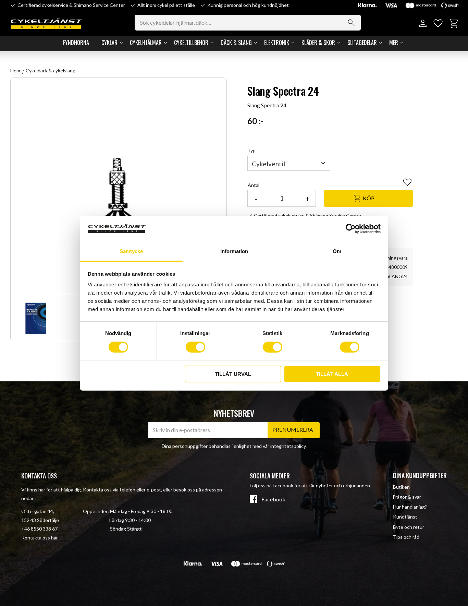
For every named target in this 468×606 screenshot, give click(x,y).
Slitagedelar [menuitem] (362, 42)
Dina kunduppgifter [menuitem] (420, 475)
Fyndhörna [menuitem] (76, 42)
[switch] (195, 347)
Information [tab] (234, 251)
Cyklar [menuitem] (109, 42)
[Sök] (351, 22)
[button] (438, 23)
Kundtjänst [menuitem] (405, 517)
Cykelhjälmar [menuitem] (146, 42)
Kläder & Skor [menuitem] (318, 42)
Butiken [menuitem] (401, 487)
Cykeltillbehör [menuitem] (191, 42)
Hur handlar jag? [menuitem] (410, 507)
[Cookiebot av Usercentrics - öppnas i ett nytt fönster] (351, 229)
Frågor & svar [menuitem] (407, 497)
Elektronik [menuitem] (276, 42)
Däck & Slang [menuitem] (236, 42)
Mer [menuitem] (393, 42)
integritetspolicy (288, 446)
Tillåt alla (332, 374)
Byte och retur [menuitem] (408, 527)
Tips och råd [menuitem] (406, 537)
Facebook (273, 499)
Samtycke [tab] (131, 251)
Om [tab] (337, 251)
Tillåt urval (233, 374)
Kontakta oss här (39, 537)
